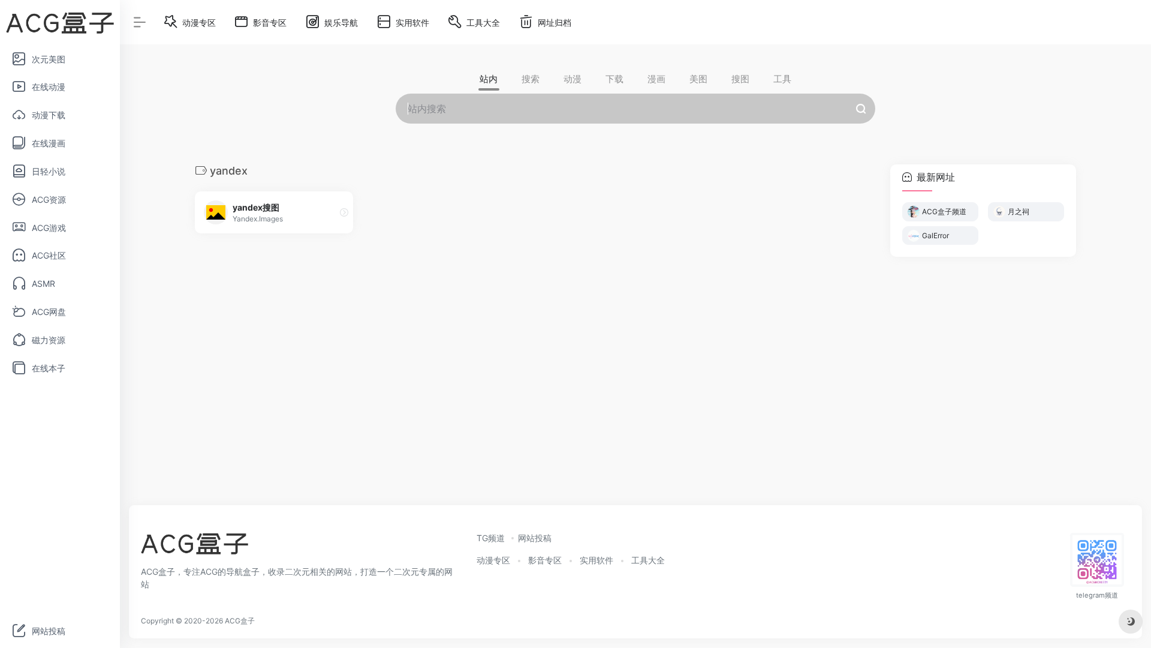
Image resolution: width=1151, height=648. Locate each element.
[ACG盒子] (194, 547)
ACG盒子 (240, 620)
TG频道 (491, 538)
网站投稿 (535, 538)
